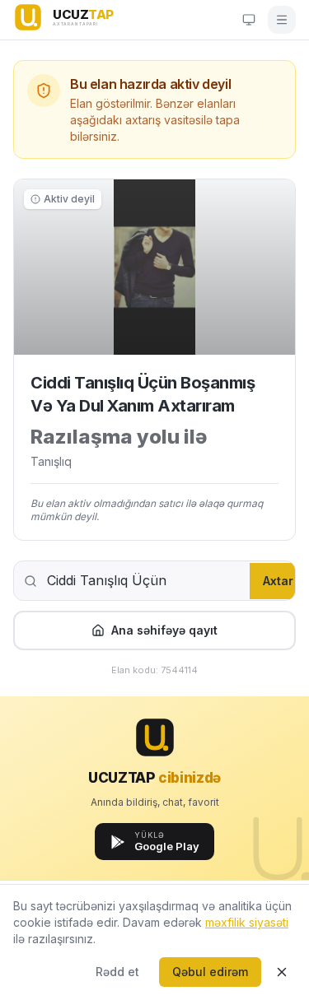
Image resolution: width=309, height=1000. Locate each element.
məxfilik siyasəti (246, 922)
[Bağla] (282, 972)
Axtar (278, 581)
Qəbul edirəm (210, 972)
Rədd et (117, 972)
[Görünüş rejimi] (249, 20)
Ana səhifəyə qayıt (164, 630)
